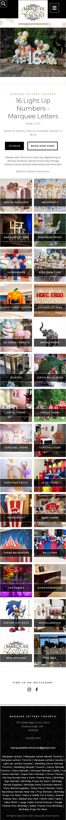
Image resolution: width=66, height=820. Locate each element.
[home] (33, 12)
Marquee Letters (12, 756)
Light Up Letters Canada (17, 763)
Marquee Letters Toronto (16, 760)
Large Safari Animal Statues (36, 802)
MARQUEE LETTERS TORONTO (33, 94)
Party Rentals (20, 770)
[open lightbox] (33, 52)
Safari (56, 770)
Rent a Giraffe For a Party (38, 795)
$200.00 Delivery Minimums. (33, 171)
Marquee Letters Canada (48, 760)
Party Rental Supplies (16, 788)
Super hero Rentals (32, 774)
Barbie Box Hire (28, 798)
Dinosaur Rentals (41, 770)
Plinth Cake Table (50, 798)
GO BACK (14, 146)
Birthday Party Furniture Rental (42, 784)
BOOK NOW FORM (42, 146)
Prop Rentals (44, 791)
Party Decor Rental (42, 788)
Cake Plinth (10, 802)
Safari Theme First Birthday (46, 805)
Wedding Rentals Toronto (29, 767)
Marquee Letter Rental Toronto (43, 756)
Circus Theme (54, 774)
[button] (54, 7)
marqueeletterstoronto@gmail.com (33, 747)
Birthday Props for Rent (35, 781)
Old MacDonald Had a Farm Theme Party (26, 777)
